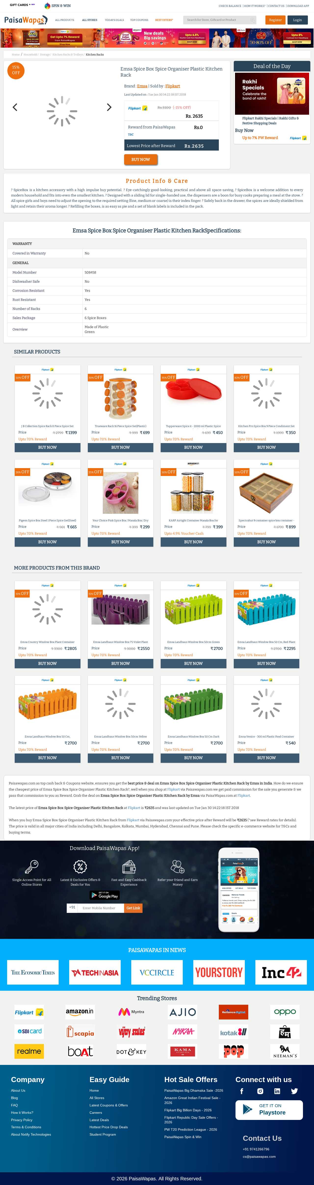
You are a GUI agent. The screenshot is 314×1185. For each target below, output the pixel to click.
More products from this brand (57, 568)
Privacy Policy (21, 1120)
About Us (18, 1090)
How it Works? (22, 1113)
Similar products (37, 352)
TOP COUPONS (139, 20)
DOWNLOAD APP (298, 6)
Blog (14, 1098)
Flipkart (172, 86)
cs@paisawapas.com (259, 1156)
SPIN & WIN (61, 6)
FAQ (14, 1105)
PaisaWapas (142, 1178)
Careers (96, 1113)
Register (275, 20)
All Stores (97, 1098)
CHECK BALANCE (230, 6)
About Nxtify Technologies (31, 1134)
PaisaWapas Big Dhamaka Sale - (193, 1090)
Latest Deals (99, 1120)
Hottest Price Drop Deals (109, 1127)
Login (297, 20)
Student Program (103, 1134)
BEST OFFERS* (164, 20)
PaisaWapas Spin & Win (182, 1137)
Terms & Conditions (26, 1127)
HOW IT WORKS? (254, 6)
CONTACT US (276, 6)
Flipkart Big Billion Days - (188, 1110)
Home (94, 1090)
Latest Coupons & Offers (109, 1105)
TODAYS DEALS (114, 20)
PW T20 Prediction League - (190, 1129)
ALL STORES (89, 20)
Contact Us (262, 1138)
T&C (131, 134)
